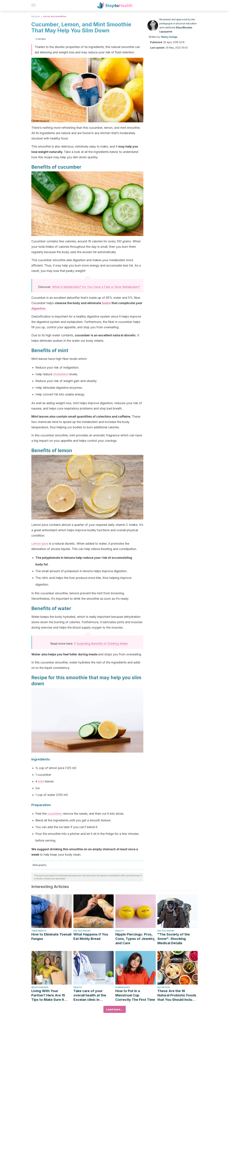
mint (41, 781)
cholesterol (60, 374)
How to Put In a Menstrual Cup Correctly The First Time (135, 995)
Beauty (119, 930)
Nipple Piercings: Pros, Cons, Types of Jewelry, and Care (135, 938)
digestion (38, 308)
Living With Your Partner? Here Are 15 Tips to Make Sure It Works (48, 995)
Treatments (38, 930)
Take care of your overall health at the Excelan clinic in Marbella (89, 995)
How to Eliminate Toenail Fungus (51, 936)
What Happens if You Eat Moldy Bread (90, 936)
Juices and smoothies (54, 16)
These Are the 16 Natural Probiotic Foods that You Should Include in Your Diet (176, 995)
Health (77, 987)
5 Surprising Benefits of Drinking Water (101, 643)
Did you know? (82, 930)
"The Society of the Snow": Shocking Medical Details (173, 938)
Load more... (114, 1009)
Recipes (35, 16)
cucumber (54, 813)
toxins (106, 303)
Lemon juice (39, 543)
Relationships (39, 987)
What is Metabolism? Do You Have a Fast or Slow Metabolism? (96, 287)
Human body (122, 987)
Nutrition (163, 987)
